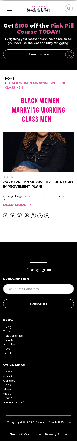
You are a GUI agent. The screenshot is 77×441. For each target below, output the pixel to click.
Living (7, 327)
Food (7, 353)
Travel (7, 348)
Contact (9, 380)
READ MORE (14, 205)
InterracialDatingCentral (20, 402)
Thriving (8, 331)
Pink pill (8, 398)
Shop (7, 389)
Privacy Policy (56, 434)
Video (7, 393)
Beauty (8, 340)
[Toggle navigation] (9, 8)
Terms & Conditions (25, 434)
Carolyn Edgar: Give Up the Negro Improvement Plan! (38, 184)
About (7, 376)
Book (7, 385)
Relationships (13, 335)
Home (7, 372)
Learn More (39, 54)
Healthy (9, 344)
